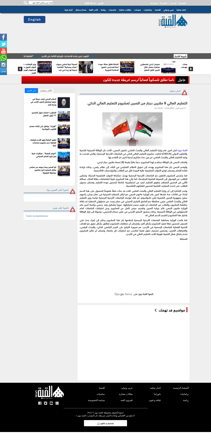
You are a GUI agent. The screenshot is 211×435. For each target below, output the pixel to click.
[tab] (31, 90)
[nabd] (3, 71)
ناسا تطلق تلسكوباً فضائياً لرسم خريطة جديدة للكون (138, 80)
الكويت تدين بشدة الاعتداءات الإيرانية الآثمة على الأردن (75, 56)
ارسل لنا (154, 2)
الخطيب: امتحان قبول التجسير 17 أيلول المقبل (44, 113)
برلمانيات (148, 9)
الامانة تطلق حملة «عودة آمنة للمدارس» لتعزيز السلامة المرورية (119, 66)
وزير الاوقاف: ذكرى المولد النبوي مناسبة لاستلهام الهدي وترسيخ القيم (37, 68)
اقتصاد (158, 9)
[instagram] (3, 64)
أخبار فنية (69, 9)
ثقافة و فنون (155, 400)
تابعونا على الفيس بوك (57, 190)
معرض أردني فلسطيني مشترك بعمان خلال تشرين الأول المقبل (161, 66)
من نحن (173, 2)
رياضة (103, 9)
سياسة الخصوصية (96, 400)
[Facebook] (3, 37)
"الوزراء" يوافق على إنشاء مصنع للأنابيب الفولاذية (43, 127)
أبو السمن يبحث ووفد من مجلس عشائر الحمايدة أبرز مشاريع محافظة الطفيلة (42, 169)
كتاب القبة (93, 9)
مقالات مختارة (125, 9)
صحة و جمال (80, 9)
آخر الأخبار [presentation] (31, 90)
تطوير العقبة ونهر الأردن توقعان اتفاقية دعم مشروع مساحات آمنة (43, 142)
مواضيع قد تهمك (172, 309)
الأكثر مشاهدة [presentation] (46, 90)
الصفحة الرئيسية (181, 388)
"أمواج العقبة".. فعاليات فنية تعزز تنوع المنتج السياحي (44, 154)
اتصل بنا (163, 2)
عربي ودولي (168, 9)
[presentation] (20, 69)
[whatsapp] (3, 57)
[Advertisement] (98, 33)
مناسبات (112, 9)
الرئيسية (182, 2)
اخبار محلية (181, 9)
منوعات (137, 9)
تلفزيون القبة (127, 400)
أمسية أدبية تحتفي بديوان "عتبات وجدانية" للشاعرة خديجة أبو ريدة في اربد (77, 66)
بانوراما (157, 394)
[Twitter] (3, 44)
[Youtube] (3, 50)
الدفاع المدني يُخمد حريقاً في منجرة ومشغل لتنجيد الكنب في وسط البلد (43, 101)
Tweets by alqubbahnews (37, 216)
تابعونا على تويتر (61, 208)
